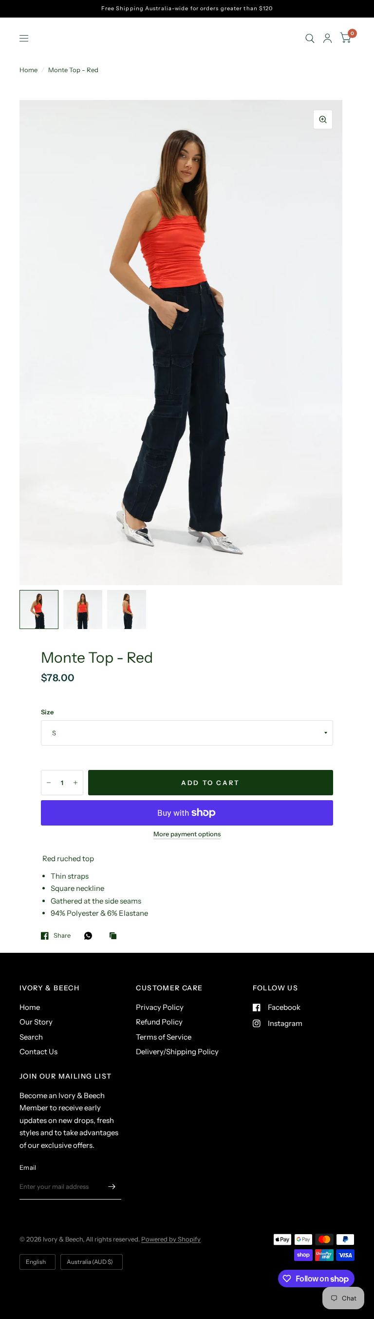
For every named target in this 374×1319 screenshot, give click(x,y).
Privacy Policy (160, 1007)
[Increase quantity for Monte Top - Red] (75, 782)
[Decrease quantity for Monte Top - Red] (48, 782)
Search (31, 1037)
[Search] (310, 38)
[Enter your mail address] (111, 1187)
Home (28, 70)
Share (62, 936)
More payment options (187, 833)
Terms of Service (163, 1037)
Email (27, 1167)
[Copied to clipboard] (115, 936)
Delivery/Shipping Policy (177, 1051)
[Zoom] (323, 119)
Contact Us (38, 1051)
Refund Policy (159, 1021)
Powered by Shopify (171, 1239)
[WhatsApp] (90, 936)
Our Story (36, 1021)
